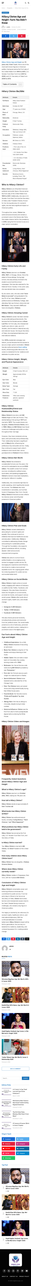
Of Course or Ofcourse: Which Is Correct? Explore (21, 1124)
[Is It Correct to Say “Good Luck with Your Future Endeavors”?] (6, 1091)
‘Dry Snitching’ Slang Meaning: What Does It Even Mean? (21, 1114)
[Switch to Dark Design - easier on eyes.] (25, 3)
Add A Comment (15, 1068)
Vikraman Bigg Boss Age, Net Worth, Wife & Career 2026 (15, 980)
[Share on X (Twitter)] (13, 36)
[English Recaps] (15, 3)
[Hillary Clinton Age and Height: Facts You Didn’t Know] (15, 49)
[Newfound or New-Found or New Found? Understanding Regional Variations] (6, 1103)
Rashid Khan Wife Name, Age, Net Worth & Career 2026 (15, 1006)
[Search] (28, 3)
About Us (5, 1276)
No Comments (22, 29)
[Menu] (3, 3)
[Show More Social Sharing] (27, 36)
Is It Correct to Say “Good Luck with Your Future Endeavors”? (20, 1091)
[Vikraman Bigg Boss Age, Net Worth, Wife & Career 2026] (15, 969)
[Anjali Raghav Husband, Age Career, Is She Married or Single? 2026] (15, 1021)
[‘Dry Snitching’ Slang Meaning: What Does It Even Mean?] (6, 1114)
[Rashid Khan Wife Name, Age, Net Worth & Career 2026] (15, 995)
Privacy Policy (24, 1276)
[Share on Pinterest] (22, 36)
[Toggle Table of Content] (19, 84)
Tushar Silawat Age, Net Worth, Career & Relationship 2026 (15, 1058)
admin (8, 27)
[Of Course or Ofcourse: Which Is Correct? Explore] (6, 1125)
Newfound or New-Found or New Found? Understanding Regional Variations (21, 1103)
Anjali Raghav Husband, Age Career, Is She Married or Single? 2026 (15, 1032)
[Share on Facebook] (5, 36)
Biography (5, 12)
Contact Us (14, 1276)
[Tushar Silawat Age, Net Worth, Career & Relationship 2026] (15, 1047)
